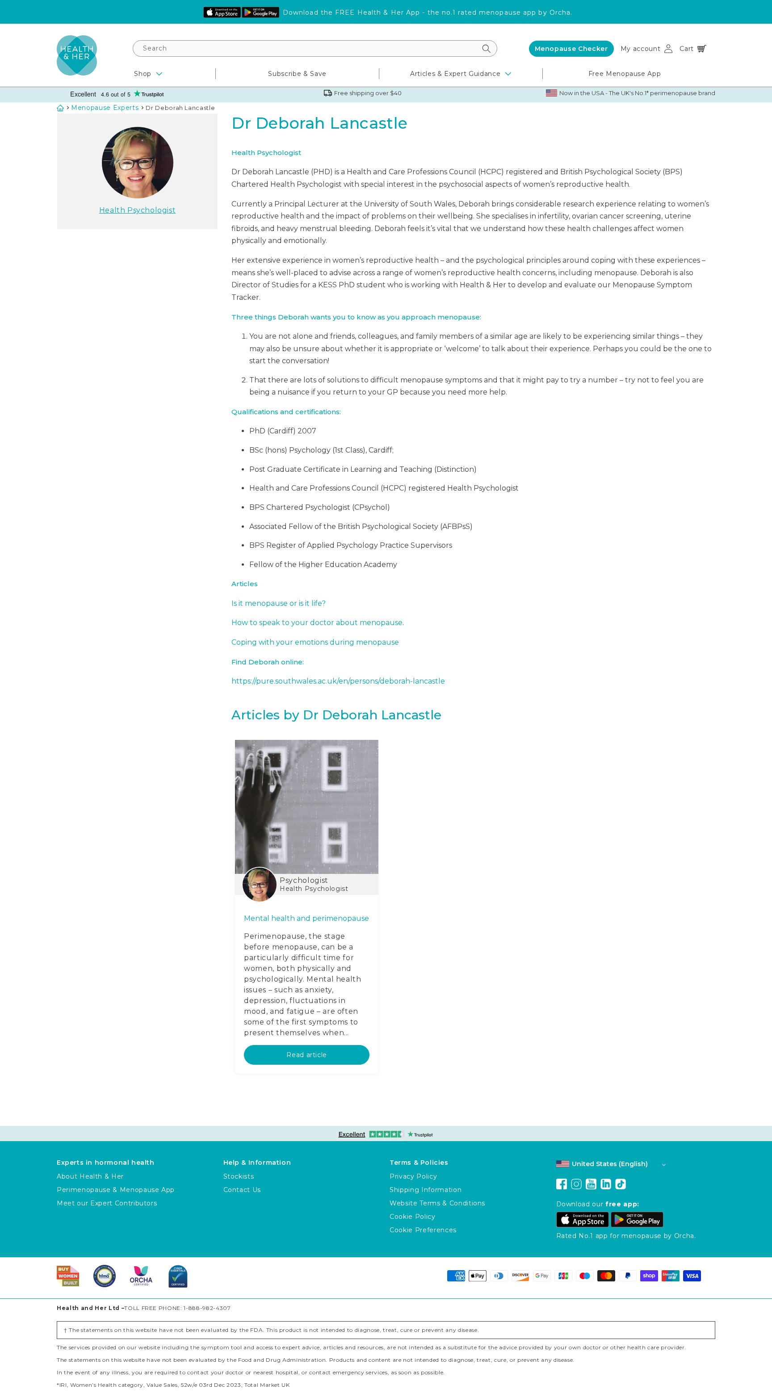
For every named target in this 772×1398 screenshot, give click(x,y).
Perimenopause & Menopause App (116, 1190)
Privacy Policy (413, 1176)
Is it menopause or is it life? (278, 603)
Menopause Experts (104, 108)
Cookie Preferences (423, 1230)
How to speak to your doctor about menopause (317, 622)
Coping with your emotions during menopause (315, 642)
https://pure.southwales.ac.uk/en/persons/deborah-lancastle (338, 681)
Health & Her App (388, 12)
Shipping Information (426, 1190)
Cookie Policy (413, 1217)
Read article (306, 1055)
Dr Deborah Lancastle (180, 107)
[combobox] (315, 48)
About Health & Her (90, 1176)
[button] (693, 48)
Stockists (238, 1176)
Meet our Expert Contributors (107, 1203)
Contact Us (242, 1190)
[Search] (486, 48)
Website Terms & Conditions (437, 1203)
